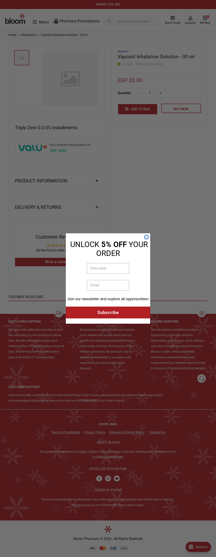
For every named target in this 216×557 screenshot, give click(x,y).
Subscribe (108, 312)
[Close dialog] (146, 237)
